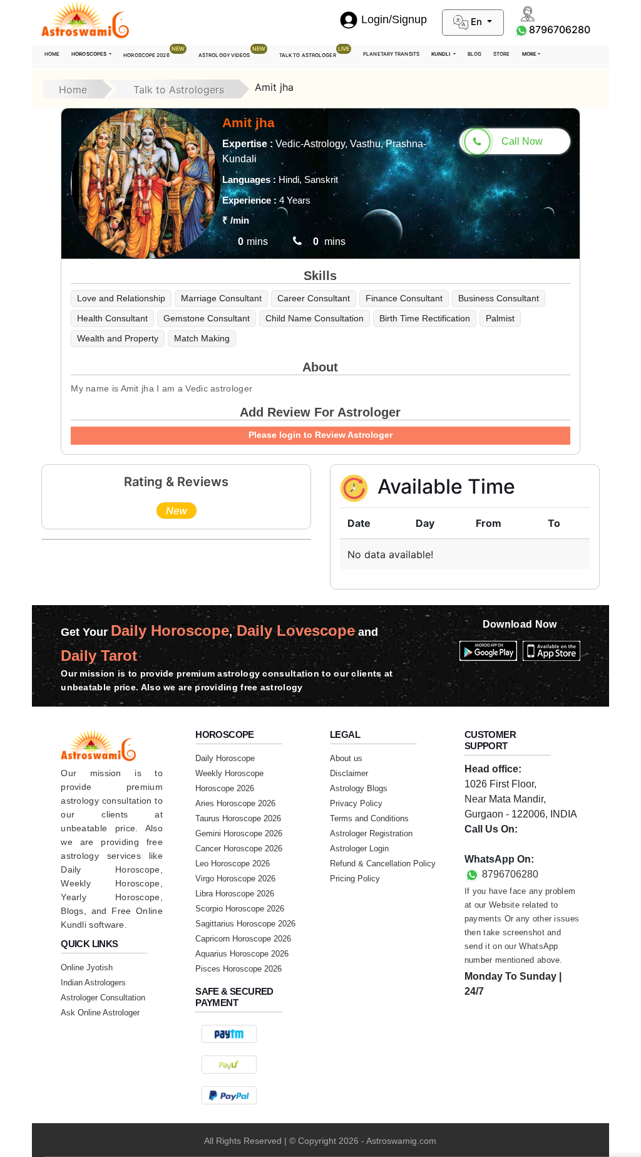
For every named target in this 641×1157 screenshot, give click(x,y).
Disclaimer (349, 773)
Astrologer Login (359, 848)
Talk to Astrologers (178, 89)
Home (51, 54)
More (529, 54)
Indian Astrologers (93, 982)
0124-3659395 (497, 844)
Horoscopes (89, 54)
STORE (501, 54)
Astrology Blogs (358, 788)
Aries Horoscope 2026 (235, 803)
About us (346, 758)
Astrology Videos (231, 51)
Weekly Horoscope (229, 773)
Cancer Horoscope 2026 (238, 848)
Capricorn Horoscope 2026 (243, 938)
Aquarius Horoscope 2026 (242, 953)
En (476, 22)
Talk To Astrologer (314, 51)
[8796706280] (521, 29)
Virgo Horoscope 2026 (235, 878)
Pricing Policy (355, 878)
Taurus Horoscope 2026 (238, 818)
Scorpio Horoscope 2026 (239, 908)
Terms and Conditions (369, 818)
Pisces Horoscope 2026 (238, 968)
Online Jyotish (87, 967)
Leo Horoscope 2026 (232, 863)
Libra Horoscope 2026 (234, 893)
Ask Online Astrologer (100, 1012)
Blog (474, 54)
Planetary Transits (391, 54)
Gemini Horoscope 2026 (238, 833)
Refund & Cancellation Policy (383, 863)
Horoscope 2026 (154, 51)
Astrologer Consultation (103, 997)
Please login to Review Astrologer (320, 435)
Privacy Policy (356, 803)
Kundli (441, 54)
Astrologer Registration (371, 833)
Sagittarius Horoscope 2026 (245, 923)
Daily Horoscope (225, 758)
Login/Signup (394, 19)
